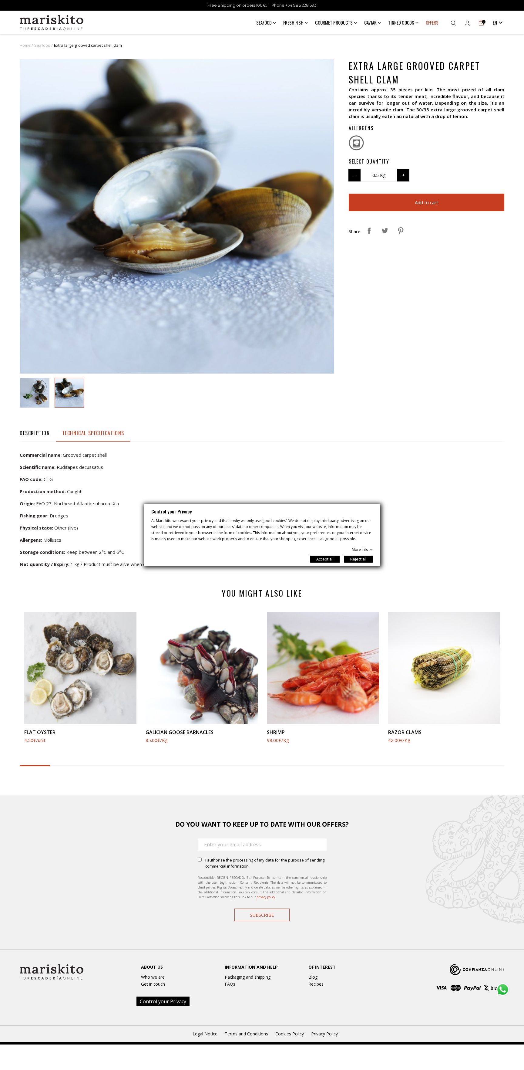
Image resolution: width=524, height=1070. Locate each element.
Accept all (325, 559)
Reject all (358, 559)
